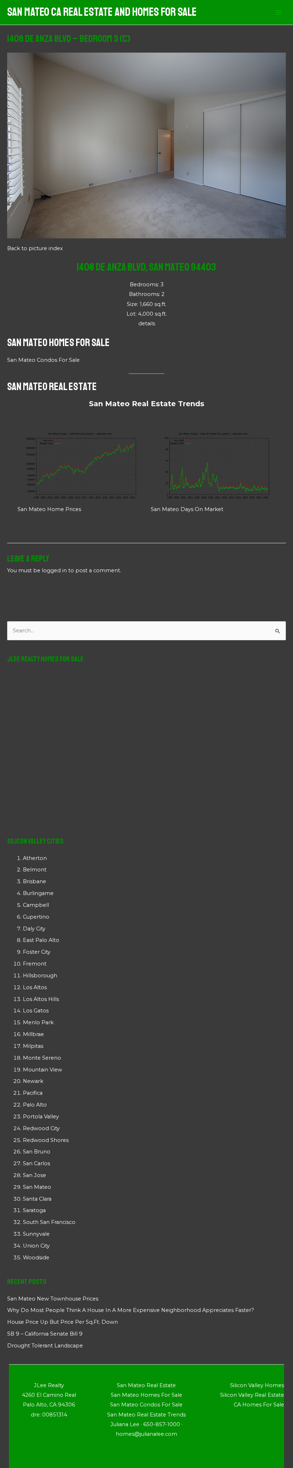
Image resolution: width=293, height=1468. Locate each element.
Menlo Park (38, 1022)
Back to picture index (35, 248)
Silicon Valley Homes (257, 1385)
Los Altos (35, 987)
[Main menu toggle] (278, 12)
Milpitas (33, 1046)
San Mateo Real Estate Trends (146, 403)
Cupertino (36, 917)
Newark (33, 1081)
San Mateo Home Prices (49, 509)
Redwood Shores (46, 1140)
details (146, 323)
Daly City (34, 928)
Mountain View (42, 1069)
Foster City (36, 952)
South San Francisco (49, 1222)
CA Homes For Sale (259, 1404)
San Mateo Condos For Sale (43, 360)
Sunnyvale (36, 1234)
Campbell (36, 905)
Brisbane (34, 881)
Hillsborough (40, 975)
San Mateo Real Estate (52, 386)
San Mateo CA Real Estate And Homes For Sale (102, 12)
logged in (54, 570)
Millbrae (33, 1034)
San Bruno (36, 1151)
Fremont (34, 964)
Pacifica (33, 1093)
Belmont (34, 869)
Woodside (36, 1257)
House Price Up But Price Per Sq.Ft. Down (62, 1322)
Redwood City (41, 1128)
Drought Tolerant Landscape (45, 1345)
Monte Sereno (42, 1058)
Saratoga (34, 1210)
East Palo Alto (41, 940)
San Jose (34, 1175)
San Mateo (37, 1187)
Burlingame (38, 893)
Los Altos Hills (41, 999)
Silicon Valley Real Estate (252, 1395)
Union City (36, 1246)
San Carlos (36, 1163)
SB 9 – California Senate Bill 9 (45, 1334)
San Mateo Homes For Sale (58, 342)
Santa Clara (37, 1199)
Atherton (35, 858)
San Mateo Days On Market (187, 509)
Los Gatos (36, 1010)
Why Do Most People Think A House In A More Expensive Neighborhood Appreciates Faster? (130, 1310)
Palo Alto (35, 1105)
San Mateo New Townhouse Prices (52, 1299)
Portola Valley (41, 1116)
